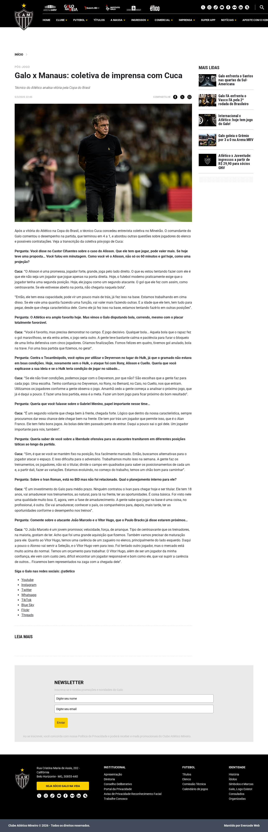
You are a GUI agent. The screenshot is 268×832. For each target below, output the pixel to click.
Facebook (228, 7)
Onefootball (247, 7)
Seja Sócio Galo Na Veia (63, 786)
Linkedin (240, 7)
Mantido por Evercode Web (242, 825)
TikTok (215, 7)
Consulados (236, 794)
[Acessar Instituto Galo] (113, 8)
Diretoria (109, 779)
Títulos (186, 774)
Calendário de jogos (195, 789)
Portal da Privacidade (118, 789)
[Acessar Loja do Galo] (133, 8)
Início (19, 54)
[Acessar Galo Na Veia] (71, 8)
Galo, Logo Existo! (240, 789)
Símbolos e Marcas (241, 784)
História (234, 774)
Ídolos (233, 779)
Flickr (234, 7)
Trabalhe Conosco (116, 798)
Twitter (203, 7)
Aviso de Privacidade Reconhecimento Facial (132, 794)
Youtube (221, 7)
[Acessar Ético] (154, 8)
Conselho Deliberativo (118, 784)
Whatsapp (189, 97)
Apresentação (113, 774)
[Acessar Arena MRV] (50, 8)
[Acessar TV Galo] (92, 8)
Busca (261, 7)
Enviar (61, 722)
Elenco (186, 779)
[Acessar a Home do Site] (24, 17)
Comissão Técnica (194, 784)
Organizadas (237, 798)
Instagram (209, 7)
